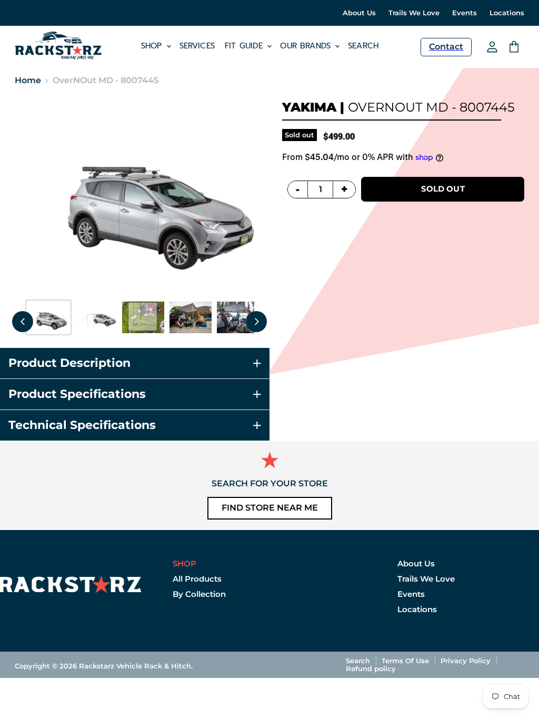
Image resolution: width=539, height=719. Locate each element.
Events (464, 13)
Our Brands (307, 46)
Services (197, 46)
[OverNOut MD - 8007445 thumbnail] (48, 317)
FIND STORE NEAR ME (270, 508)
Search (363, 46)
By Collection (199, 594)
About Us (359, 13)
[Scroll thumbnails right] (256, 321)
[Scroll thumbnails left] (22, 321)
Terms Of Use (405, 660)
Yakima (309, 107)
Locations (507, 13)
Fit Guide (245, 46)
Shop (153, 46)
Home (28, 80)
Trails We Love (414, 13)
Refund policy (371, 668)
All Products (197, 579)
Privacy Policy (466, 660)
